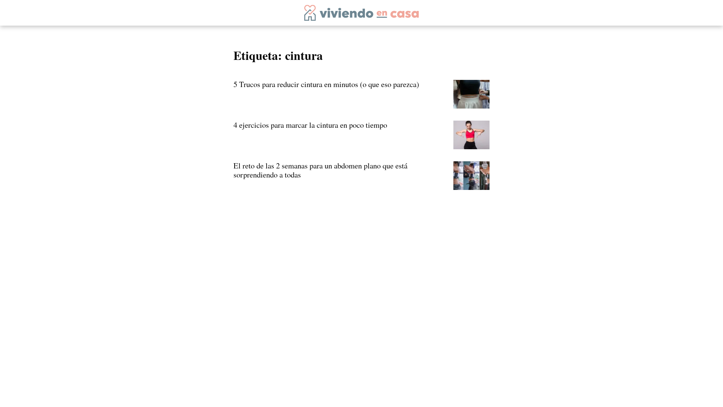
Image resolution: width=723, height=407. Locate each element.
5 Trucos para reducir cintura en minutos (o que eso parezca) (326, 84)
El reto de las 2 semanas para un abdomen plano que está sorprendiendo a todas (320, 170)
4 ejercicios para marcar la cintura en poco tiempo (310, 124)
